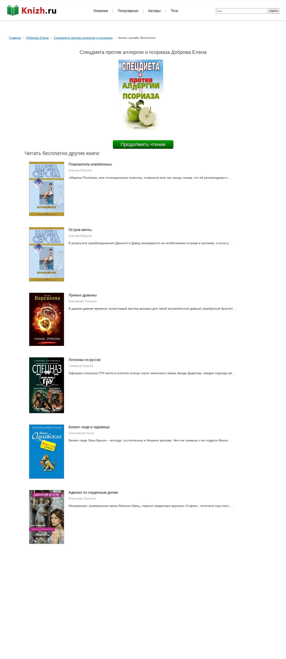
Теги (174, 11)
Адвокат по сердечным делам (93, 492)
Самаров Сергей (81, 365)
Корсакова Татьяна (83, 301)
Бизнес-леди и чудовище (89, 427)
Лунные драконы (83, 295)
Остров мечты (80, 230)
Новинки (101, 11)
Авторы (154, 11)
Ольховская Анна (81, 433)
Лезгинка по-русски (85, 360)
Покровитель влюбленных (90, 164)
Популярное (128, 11)
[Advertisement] (105, 593)
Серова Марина (80, 170)
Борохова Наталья (82, 498)
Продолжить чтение (143, 144)
